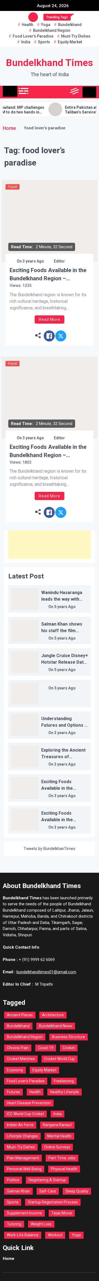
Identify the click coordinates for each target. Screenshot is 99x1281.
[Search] (62, 92)
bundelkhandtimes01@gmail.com (46, 971)
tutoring (14, 1224)
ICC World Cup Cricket (25, 1114)
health (27, 24)
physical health (64, 1169)
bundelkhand (70, 24)
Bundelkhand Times (49, 63)
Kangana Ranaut (57, 1125)
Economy (15, 1070)
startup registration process (53, 1202)
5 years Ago (65, 606)
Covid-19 (45, 1048)
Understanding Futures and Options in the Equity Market (64, 725)
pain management (23, 1158)
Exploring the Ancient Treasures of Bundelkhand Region (63, 757)
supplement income (24, 1213)
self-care (47, 1191)
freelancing (64, 1081)
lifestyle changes (22, 1136)
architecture (53, 1015)
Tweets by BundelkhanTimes (49, 848)
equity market (70, 42)
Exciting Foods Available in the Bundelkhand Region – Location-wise (48, 275)
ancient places (20, 1015)
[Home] (10, 91)
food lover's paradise (33, 36)
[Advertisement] (49, 544)
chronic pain (18, 1048)
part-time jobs (62, 1158)
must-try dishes (75, 36)
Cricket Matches (21, 1059)
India (25, 42)
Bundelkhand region (51, 30)
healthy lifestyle (64, 1092)
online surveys (57, 1147)
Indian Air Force (20, 1125)
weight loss (41, 1224)
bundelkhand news (55, 1026)
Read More (49, 319)
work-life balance (22, 1235)
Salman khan (18, 1191)
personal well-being (24, 1169)
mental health (59, 1136)
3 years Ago (33, 261)
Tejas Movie (61, 1213)
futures (13, 1092)
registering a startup (47, 1180)
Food (12, 187)
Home (8, 1258)
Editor (59, 261)
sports (44, 42)
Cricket (69, 1048)
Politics (13, 1180)
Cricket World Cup (59, 1059)
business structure (68, 1037)
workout (55, 1235)
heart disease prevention (29, 1103)
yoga (45, 24)
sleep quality (76, 1191)
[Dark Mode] (50, 92)
